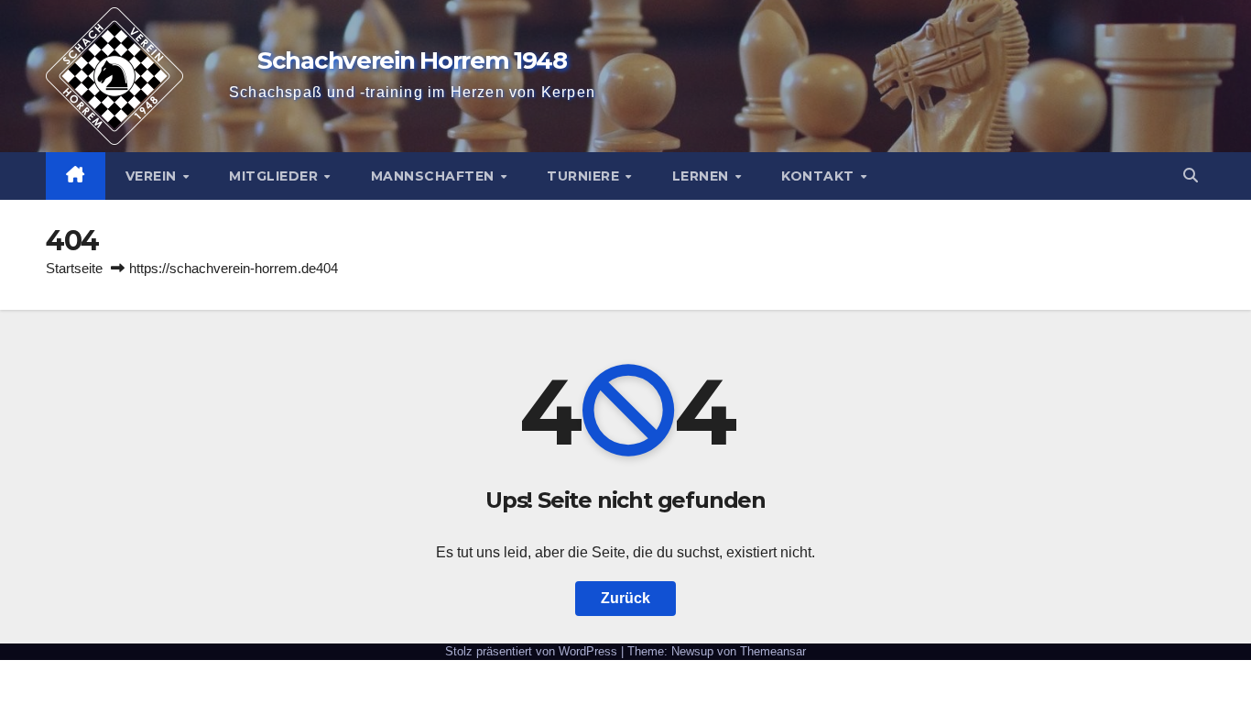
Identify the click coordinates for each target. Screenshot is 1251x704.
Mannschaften (435, 176)
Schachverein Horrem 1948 (412, 60)
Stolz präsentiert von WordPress (533, 651)
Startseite (74, 268)
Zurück (625, 598)
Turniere (585, 176)
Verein (153, 176)
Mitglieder (275, 176)
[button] (1190, 175)
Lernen (703, 176)
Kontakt (819, 176)
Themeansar (773, 651)
